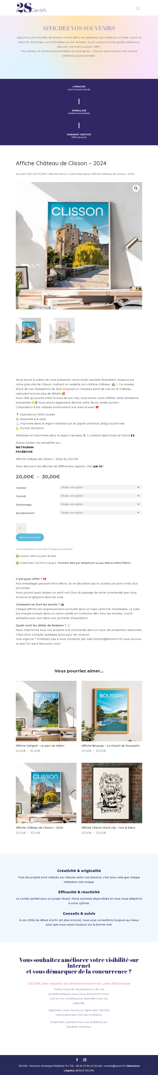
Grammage (24, 504)
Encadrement (25, 513)
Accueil (20, 174)
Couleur (21, 488)
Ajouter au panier (29, 537)
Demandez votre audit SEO (79, 1037)
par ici (97, 466)
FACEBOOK (24, 451)
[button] (136, 188)
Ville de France (57, 174)
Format (21, 496)
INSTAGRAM (25, 447)
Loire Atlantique (79, 174)
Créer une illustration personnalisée (79, 65)
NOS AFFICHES (36, 174)
